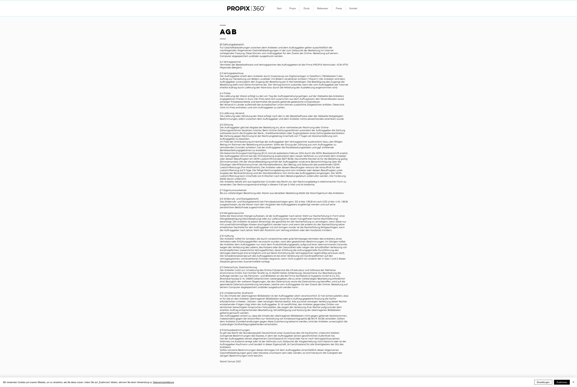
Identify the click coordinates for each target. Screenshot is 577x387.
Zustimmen (562, 382)
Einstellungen (543, 382)
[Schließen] (573, 382)
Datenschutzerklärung (163, 382)
